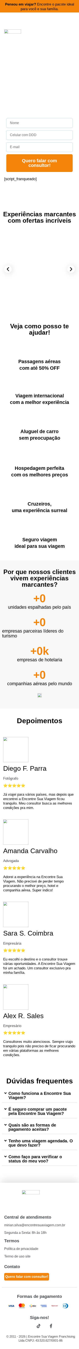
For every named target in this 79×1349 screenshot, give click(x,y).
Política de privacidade (21, 1249)
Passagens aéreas (39, 361)
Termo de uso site (17, 1256)
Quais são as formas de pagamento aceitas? (32, 1127)
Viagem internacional (39, 395)
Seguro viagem (39, 539)
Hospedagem (30, 468)
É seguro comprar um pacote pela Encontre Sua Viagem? (37, 1111)
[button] (8, 269)
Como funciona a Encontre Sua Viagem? (39, 1095)
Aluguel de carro (39, 431)
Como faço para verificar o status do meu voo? (35, 1158)
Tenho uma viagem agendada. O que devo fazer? (40, 1143)
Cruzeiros (39, 504)
